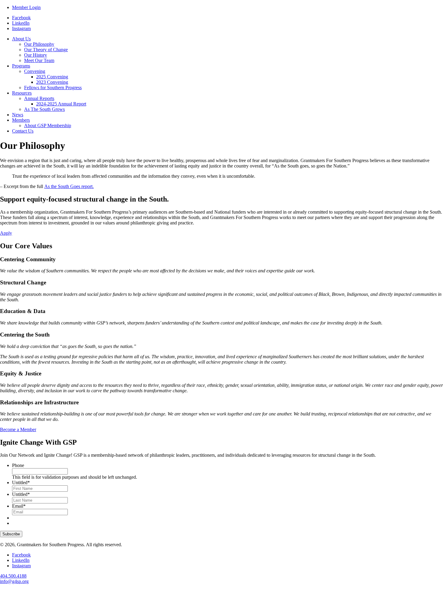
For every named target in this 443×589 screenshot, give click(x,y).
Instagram (21, 28)
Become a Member (18, 429)
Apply (6, 233)
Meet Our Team (39, 60)
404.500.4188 (13, 575)
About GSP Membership (47, 125)
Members (21, 120)
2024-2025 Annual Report (61, 103)
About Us (21, 38)
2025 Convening (52, 76)
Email (19, 506)
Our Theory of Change (46, 49)
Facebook (21, 17)
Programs (21, 65)
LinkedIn (21, 23)
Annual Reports (39, 98)
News (17, 114)
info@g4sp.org (14, 581)
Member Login (26, 7)
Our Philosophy (39, 44)
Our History (35, 55)
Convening (34, 71)
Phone (18, 465)
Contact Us (22, 130)
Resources (22, 93)
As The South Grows (44, 109)
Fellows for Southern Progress (53, 87)
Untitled (21, 482)
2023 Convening (52, 82)
